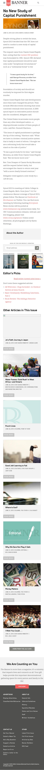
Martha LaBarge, (11, 594)
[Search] (38, 2)
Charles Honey (29, 33)
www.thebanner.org (11, 209)
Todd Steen (21, 594)
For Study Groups (28, 468)
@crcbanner (8, 200)
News (21, 33)
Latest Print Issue (28, 733)
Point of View (25, 429)
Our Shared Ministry (21, 343)
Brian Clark (34, 343)
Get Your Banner (8, 733)
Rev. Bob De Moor (11, 552)
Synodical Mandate (28, 708)
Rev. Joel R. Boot (10, 636)
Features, (18, 468)
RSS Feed (25, 746)
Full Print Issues (27, 736)
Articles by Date (27, 739)
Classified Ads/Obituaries (11, 701)
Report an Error (8, 749)
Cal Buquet (33, 510)
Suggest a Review (9, 743)
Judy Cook (8, 471)
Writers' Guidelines (28, 718)
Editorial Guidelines (28, 701)
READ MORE (8, 349)
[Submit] (37, 248)
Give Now (22, 686)
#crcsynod (33, 203)
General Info (26, 698)
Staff (23, 714)
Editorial (24, 550)
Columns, (18, 429)
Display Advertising (10, 698)
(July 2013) (15, 33)
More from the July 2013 (22, 649)
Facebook (32, 197)
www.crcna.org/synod (12, 218)
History (24, 704)
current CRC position (29, 55)
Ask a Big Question (9, 739)
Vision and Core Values (30, 711)
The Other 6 (25, 510)
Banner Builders (27, 743)
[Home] (20, 2)
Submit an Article (9, 746)
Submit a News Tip (9, 736)
